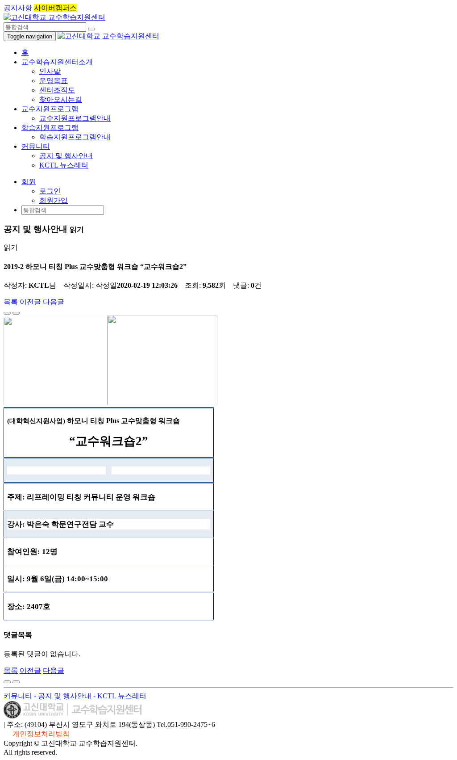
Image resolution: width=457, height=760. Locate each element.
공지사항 (18, 8)
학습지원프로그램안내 (75, 137)
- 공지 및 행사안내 (63, 696)
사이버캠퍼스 (55, 8)
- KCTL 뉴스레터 (119, 696)
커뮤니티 (19, 696)
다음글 (53, 302)
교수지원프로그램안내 (75, 118)
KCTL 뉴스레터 (63, 165)
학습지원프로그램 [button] (50, 127)
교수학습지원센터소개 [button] (57, 62)
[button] (28, 181)
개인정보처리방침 (41, 734)
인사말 (50, 71)
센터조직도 (57, 90)
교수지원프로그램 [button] (50, 109)
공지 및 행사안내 (66, 156)
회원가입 (53, 200)
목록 (11, 302)
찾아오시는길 (60, 99)
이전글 (30, 302)
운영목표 (53, 80)
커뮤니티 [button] (35, 146)
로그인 (50, 191)
